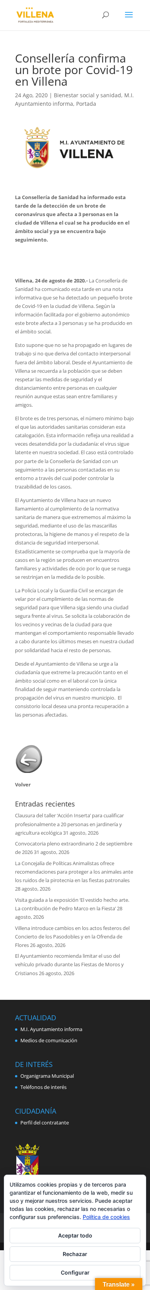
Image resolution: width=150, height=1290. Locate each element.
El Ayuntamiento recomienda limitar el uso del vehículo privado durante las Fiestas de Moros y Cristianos (69, 964)
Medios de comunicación (48, 1040)
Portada (86, 103)
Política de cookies (106, 1217)
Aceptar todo (75, 1235)
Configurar (75, 1272)
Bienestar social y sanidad (87, 95)
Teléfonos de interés (43, 1087)
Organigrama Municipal (47, 1075)
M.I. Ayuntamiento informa (51, 1029)
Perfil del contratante (44, 1122)
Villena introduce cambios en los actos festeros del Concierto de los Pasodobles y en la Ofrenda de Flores (72, 936)
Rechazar (75, 1254)
